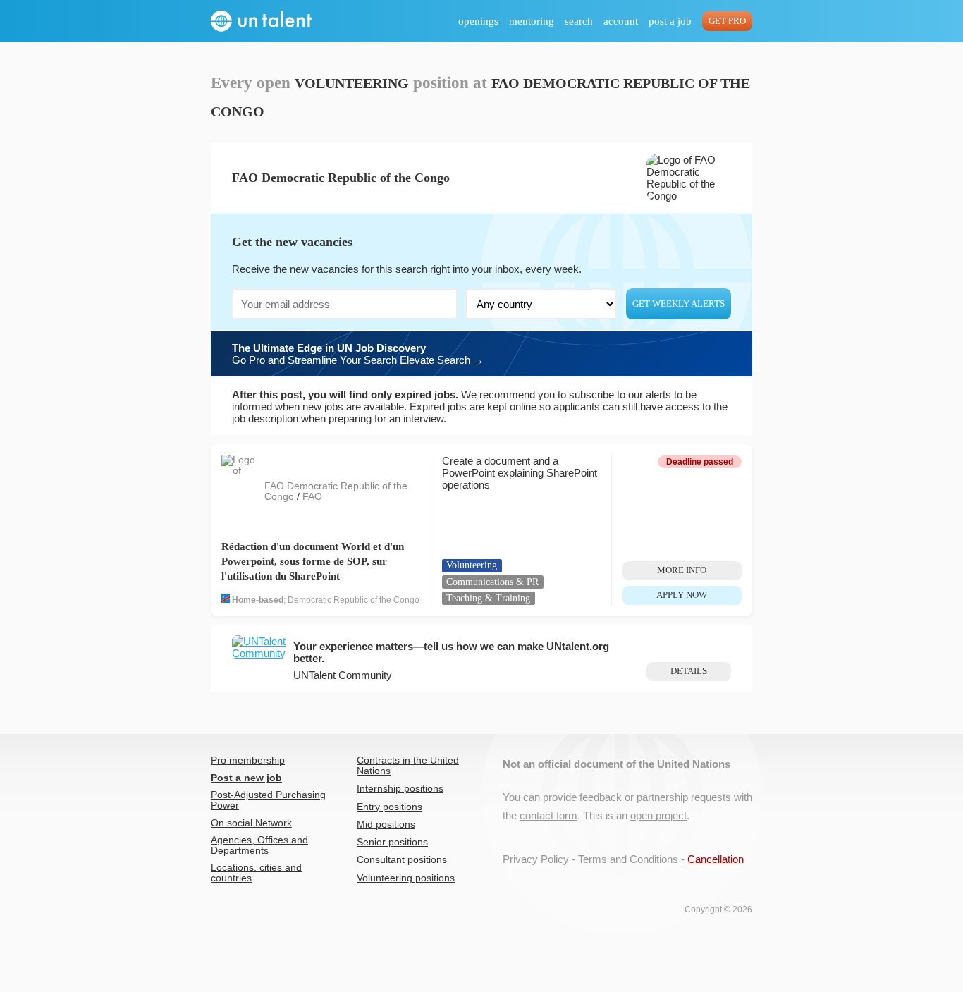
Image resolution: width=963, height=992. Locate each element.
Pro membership (248, 760)
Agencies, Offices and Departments (259, 845)
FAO (312, 496)
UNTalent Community (342, 675)
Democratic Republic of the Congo (353, 600)
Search (579, 21)
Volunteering (471, 565)
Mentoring (531, 21)
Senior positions (392, 842)
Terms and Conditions (628, 859)
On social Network (251, 823)
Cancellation (715, 859)
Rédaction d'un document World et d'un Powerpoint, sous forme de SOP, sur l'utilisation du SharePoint (312, 561)
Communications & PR (492, 582)
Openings (478, 21)
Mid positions (386, 824)
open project (658, 815)
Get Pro (727, 21)
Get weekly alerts (678, 304)
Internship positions (400, 788)
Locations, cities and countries (256, 872)
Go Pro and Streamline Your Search (358, 354)
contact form (548, 815)
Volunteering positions (406, 878)
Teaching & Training (488, 598)
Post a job (670, 21)
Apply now (681, 595)
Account (620, 21)
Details (688, 671)
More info (681, 570)
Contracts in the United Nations (408, 765)
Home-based (257, 600)
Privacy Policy (536, 859)
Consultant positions (402, 860)
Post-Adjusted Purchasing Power (268, 800)
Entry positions (389, 807)
